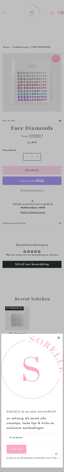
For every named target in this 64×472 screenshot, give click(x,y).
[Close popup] (59, 338)
